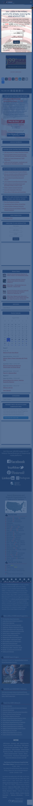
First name (16, 29)
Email (16, 37)
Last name (17, 33)
